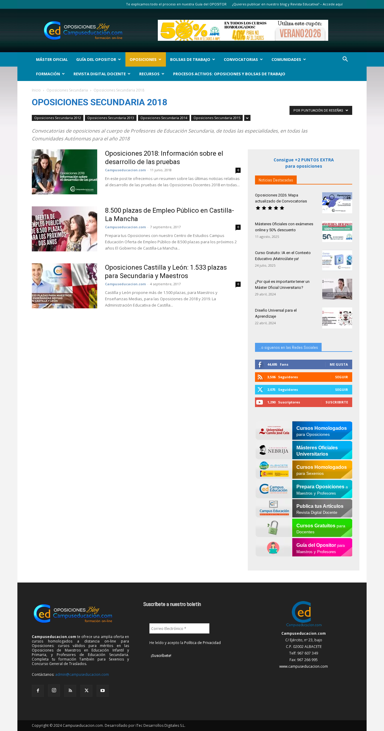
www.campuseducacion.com (303, 666)
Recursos (149, 73)
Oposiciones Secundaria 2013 (110, 117)
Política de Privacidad (202, 642)
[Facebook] (38, 691)
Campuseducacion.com (125, 170)
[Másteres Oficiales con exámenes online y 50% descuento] (337, 231)
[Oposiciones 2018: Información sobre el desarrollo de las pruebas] (64, 171)
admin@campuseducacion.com (82, 674)
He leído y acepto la (185, 642)
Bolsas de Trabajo (190, 59)
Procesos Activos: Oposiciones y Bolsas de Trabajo (229, 73)
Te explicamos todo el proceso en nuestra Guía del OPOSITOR (176, 4)
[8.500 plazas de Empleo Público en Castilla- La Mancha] (64, 228)
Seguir (341, 377)
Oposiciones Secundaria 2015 (217, 117)
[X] (86, 691)
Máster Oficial (52, 59)
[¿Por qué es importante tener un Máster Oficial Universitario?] (337, 289)
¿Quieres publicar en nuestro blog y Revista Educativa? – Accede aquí (287, 4)
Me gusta (339, 364)
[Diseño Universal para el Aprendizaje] (337, 317)
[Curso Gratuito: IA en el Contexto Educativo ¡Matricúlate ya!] (337, 260)
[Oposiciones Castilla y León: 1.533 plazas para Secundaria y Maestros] (64, 285)
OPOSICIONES (143, 59)
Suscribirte (337, 402)
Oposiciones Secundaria (67, 90)
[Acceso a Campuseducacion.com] (303, 627)
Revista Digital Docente (100, 73)
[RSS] (70, 691)
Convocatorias (241, 59)
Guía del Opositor (96, 59)
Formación (48, 73)
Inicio (36, 90)
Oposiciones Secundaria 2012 (57, 117)
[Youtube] (103, 691)
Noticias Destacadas (276, 180)
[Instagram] (54, 691)
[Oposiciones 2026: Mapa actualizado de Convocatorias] (337, 202)
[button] (345, 60)
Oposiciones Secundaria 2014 (163, 117)
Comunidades (286, 59)
